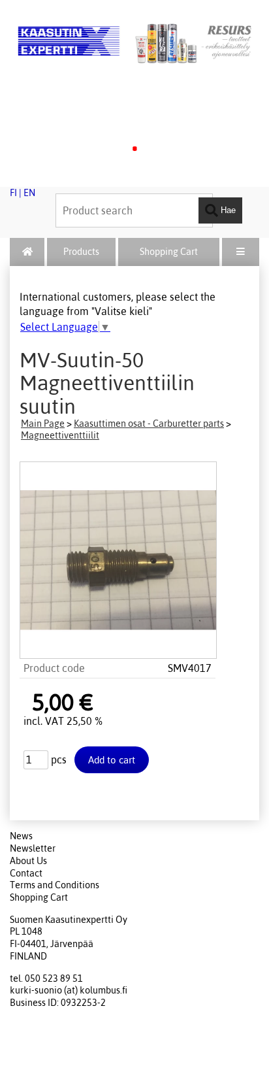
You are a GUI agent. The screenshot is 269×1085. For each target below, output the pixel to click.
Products (81, 251)
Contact (26, 873)
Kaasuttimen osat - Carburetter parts (149, 423)
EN (29, 193)
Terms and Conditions (54, 885)
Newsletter (32, 848)
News (21, 836)
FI (13, 193)
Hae (227, 210)
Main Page (43, 423)
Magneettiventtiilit (60, 435)
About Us (28, 861)
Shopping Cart (169, 251)
